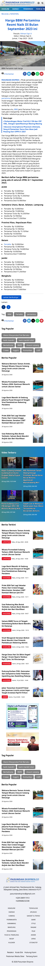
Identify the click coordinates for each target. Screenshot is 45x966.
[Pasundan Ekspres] (18, 3)
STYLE (33, 923)
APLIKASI (33, 912)
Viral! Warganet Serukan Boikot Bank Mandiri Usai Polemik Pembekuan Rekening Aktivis (15, 640)
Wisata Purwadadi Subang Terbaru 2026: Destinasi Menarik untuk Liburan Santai (16, 384)
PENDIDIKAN (28, 9)
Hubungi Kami (30, 952)
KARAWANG (11, 923)
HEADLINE (5, 9)
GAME (33, 920)
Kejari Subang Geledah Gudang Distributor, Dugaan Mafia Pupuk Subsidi (11, 474)
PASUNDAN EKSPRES (10, 80)
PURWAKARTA (12, 920)
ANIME (33, 935)
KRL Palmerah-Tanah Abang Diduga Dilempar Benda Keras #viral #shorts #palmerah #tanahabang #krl (33, 476)
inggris (16, 350)
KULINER (11, 942)
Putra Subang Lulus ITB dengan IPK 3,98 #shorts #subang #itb (11, 506)
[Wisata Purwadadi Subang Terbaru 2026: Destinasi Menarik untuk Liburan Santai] (38, 386)
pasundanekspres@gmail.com (22, 893)
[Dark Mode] (38, 3)
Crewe (6, 350)
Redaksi (10, 952)
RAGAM (33, 927)
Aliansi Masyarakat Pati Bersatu (16, 335)
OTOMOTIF (33, 942)
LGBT (38, 350)
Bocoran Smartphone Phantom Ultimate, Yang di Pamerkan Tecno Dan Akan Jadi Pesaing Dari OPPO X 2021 (21, 129)
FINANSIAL (7, 664)
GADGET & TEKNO (33, 916)
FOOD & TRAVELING (11, 935)
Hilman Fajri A (26, 33)
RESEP (11, 939)
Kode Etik (19, 952)
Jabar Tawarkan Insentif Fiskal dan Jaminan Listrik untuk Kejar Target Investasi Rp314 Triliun (16, 690)
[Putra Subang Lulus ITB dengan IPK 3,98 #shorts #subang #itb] (12, 496)
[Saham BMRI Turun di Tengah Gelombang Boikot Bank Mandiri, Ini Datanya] (38, 625)
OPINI (33, 939)
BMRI (19, 345)
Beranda (5, 14)
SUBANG (12, 916)
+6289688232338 (22, 901)
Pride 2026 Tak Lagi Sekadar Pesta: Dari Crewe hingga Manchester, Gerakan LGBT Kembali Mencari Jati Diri (14, 419)
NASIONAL (14, 14)
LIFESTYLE (6, 542)
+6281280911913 (22, 898)
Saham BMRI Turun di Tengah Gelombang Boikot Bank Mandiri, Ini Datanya (16, 623)
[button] (16, 9)
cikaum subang (32, 345)
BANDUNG (11, 927)
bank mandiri (8, 340)
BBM (16, 109)
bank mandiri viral (26, 340)
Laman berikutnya (10, 297)
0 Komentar (9, 74)
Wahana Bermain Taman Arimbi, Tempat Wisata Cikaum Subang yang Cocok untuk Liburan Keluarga (16, 367)
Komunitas (27, 350)
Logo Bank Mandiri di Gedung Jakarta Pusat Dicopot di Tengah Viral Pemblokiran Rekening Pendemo (16, 401)
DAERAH (15, 9)
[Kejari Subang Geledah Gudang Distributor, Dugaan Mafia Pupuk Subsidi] (12, 462)
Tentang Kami (31, 956)
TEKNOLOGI (33, 908)
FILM (33, 931)
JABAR (5, 697)
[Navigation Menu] (42, 3)
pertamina (6, 98)
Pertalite (7, 244)
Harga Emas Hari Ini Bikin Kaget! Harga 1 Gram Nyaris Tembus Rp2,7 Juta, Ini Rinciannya (16, 657)
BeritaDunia (8, 345)
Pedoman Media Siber (15, 956)
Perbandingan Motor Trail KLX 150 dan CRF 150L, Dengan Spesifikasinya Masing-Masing (22, 122)
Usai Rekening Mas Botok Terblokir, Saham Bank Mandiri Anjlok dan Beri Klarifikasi (15, 436)
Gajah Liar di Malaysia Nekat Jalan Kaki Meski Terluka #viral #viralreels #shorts (33, 507)
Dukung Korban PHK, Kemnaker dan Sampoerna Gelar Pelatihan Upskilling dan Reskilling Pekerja (16, 673)
